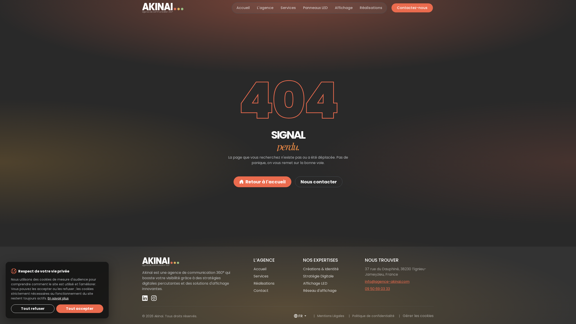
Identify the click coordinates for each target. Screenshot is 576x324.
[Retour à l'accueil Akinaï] (189, 261)
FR (301, 316)
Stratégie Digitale (318, 276)
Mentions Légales (330, 316)
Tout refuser (33, 308)
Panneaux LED (315, 7)
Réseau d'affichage (320, 290)
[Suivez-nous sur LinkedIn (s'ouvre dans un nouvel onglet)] (145, 298)
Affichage (344, 7)
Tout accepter (79, 308)
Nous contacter (319, 182)
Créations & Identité (321, 269)
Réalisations (371, 7)
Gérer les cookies (418, 315)
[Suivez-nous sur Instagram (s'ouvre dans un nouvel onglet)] (154, 298)
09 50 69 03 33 (377, 288)
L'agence (265, 7)
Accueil (243, 7)
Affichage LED (315, 283)
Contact (261, 290)
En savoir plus (58, 298)
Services (288, 7)
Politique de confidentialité (373, 316)
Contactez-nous (412, 7)
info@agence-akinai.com (387, 281)
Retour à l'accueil (265, 182)
